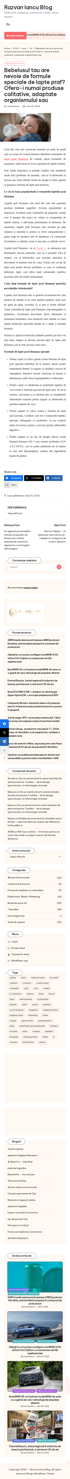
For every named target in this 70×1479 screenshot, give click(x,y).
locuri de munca (17, 1010)
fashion (30, 994)
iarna (12, 999)
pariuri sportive (45, 1021)
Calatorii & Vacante (19, 883)
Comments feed (20, 954)
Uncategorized (16, 915)
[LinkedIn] (4, 741)
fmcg (41, 994)
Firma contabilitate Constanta (25, 1231)
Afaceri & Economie (18, 877)
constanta (14, 988)
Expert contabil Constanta (23, 1212)
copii (26, 988)
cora (36, 988)
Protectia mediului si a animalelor (26, 890)
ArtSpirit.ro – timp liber (20, 1161)
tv (54, 1037)
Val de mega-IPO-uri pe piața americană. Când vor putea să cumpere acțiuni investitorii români (34, 719)
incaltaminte (42, 999)
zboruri (42, 1042)
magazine (33, 1010)
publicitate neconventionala (32, 1026)
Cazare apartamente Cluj (22, 1193)
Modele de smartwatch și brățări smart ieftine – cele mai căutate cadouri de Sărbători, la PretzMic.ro (35, 822)
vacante (13, 1042)
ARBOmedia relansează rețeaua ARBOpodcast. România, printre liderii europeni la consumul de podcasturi (34, 643)
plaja (12, 1026)
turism (45, 1037)
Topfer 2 (41, 248)
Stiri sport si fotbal (18, 1225)
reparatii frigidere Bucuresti (22, 1155)
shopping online (30, 1037)
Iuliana (11, 818)
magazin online (16, 1015)
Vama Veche (28, 1042)
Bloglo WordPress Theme (40, 1473)
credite (46, 988)
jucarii (35, 1004)
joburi (24, 1004)
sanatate (49, 1031)
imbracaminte (26, 999)
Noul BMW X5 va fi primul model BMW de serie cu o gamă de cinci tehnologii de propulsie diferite (34, 671)
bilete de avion (38, 978)
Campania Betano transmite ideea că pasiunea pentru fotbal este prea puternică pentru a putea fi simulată (35, 706)
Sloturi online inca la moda (22, 1187)
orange (13, 1021)
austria (13, 978)
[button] (15, 513)
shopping (14, 1037)
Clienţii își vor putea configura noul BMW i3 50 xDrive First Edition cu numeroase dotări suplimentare (33, 658)
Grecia (51, 994)
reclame (13, 1031)
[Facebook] (4, 723)
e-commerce (16, 994)
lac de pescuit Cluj (18, 1219)
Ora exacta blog (17, 1180)
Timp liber (13, 909)
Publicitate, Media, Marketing (24, 896)
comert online (42, 983)
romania (36, 1031)
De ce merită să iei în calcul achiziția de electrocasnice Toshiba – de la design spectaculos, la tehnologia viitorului (35, 782)
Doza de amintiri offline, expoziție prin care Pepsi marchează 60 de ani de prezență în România (35, 745)
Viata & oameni (16, 922)
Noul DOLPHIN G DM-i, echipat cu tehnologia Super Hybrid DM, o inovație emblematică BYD (33, 693)
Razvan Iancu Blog (28, 7)
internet (13, 1004)
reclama (54, 1026)
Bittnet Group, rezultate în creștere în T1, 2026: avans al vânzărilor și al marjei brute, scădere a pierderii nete (34, 732)
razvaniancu (17, 507)
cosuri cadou (30, 587)
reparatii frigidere (17, 1206)
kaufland (47, 1004)
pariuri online (27, 1021)
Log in (14, 941)
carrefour (27, 983)
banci (23, 978)
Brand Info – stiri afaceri (21, 1174)
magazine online (50, 1010)
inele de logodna (17, 1168)
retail (24, 1031)
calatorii (13, 983)
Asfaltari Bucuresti (18, 1238)
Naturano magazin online (21, 1199)
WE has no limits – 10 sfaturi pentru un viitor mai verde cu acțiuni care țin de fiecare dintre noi (33, 835)
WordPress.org (19, 960)
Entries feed (18, 948)
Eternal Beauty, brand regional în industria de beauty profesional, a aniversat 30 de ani (32, 682)
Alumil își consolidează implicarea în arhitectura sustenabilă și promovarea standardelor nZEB (34, 756)
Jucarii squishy (15, 1148)
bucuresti (54, 978)
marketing (32, 1015)
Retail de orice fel (14, 63)
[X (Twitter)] (4, 732)
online (45, 1015)
